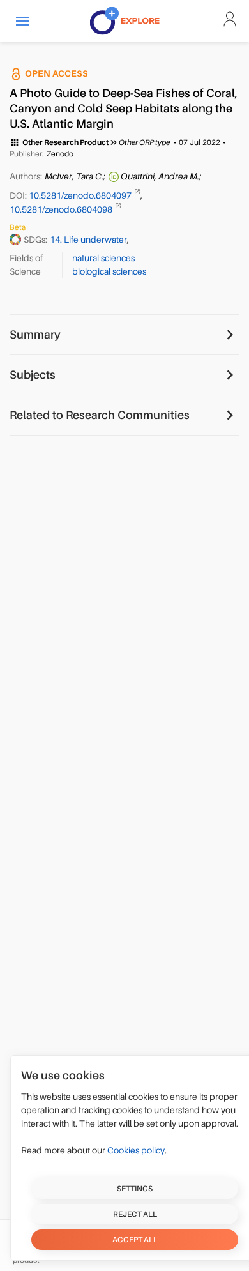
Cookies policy (136, 1150)
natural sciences (103, 258)
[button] (22, 21)
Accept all (135, 1239)
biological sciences (109, 271)
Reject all (135, 1214)
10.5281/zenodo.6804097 (81, 195)
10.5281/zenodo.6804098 (62, 209)
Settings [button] (135, 1188)
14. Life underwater (88, 239)
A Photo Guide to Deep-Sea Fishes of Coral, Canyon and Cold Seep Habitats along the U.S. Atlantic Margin (124, 108)
